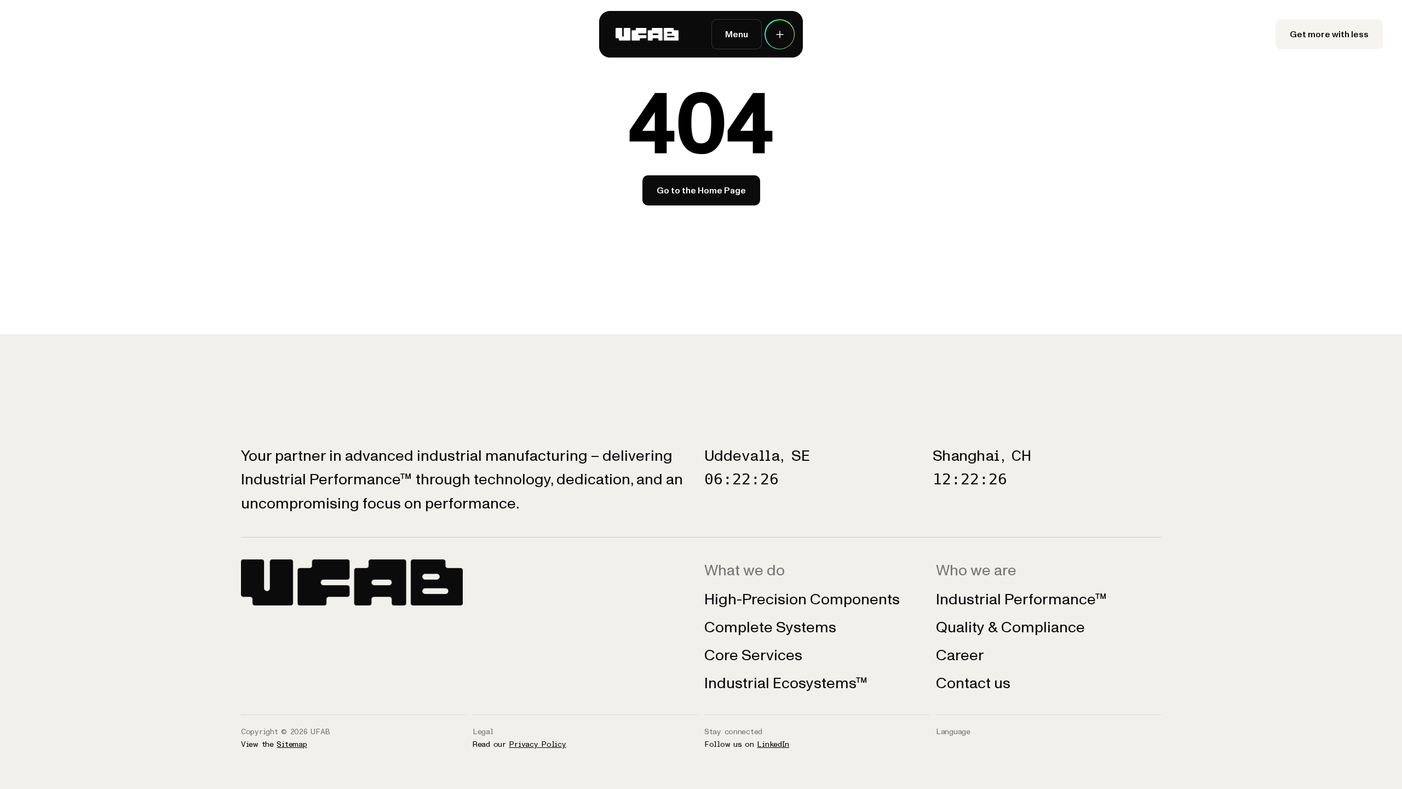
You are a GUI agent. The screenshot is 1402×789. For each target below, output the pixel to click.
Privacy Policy (537, 744)
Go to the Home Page (701, 190)
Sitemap (292, 744)
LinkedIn (773, 744)
